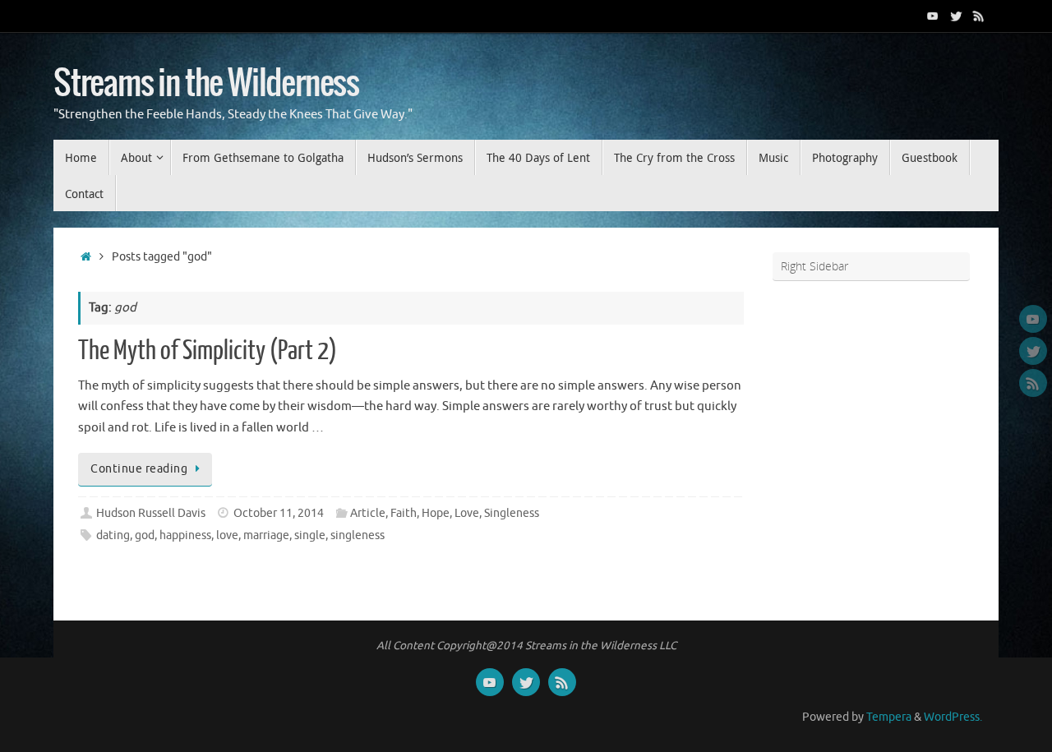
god (145, 535)
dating (113, 535)
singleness (357, 535)
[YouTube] (932, 15)
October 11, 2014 (278, 513)
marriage (266, 535)
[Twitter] (955, 15)
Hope (436, 513)
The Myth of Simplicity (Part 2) (207, 351)
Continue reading (138, 469)
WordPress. (953, 717)
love (227, 535)
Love (466, 513)
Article (367, 513)
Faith (403, 513)
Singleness (511, 513)
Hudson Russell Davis (150, 513)
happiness (185, 535)
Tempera (888, 717)
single (309, 535)
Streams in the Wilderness (206, 84)
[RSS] (978, 15)
